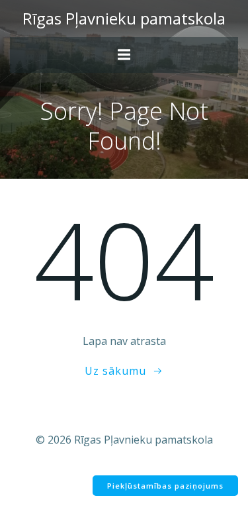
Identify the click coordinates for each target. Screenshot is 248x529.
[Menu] (124, 55)
